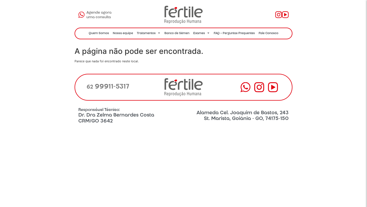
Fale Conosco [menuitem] (268, 33)
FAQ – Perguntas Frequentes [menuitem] (234, 33)
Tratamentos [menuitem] (146, 33)
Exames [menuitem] (199, 33)
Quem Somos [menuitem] (99, 33)
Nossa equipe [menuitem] (123, 33)
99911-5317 (108, 87)
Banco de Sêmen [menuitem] (176, 33)
